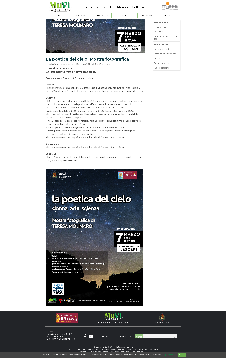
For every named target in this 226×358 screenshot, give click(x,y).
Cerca (139, 337)
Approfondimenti (161, 49)
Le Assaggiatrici (161, 27)
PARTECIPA (146, 15)
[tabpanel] (162, 324)
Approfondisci (170, 355)
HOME (58, 15)
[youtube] (91, 336)
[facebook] (85, 336)
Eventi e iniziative (161, 63)
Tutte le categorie (161, 68)
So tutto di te (159, 32)
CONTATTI (168, 15)
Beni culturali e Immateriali (165, 54)
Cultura (157, 58)
